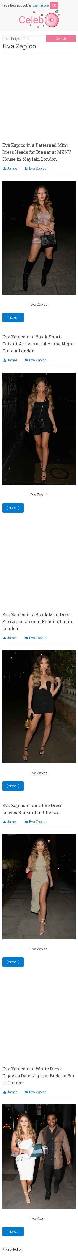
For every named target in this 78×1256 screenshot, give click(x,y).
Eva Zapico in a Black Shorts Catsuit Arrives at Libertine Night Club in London (38, 344)
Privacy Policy (12, 1249)
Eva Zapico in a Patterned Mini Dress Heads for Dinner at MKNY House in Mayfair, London (36, 152)
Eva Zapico (38, 168)
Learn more (41, 5)
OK (54, 5)
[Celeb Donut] (39, 11)
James (12, 168)
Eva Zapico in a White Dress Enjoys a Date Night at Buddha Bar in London (38, 1075)
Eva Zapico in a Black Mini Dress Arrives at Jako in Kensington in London (37, 621)
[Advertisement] (39, 98)
